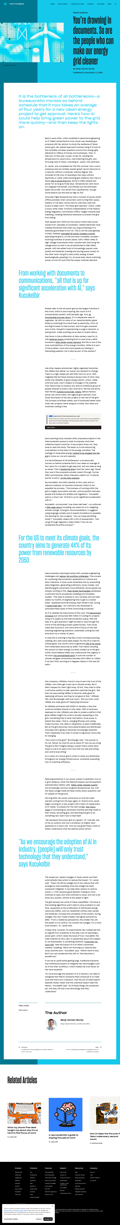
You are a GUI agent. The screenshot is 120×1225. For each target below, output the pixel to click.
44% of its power (93, 644)
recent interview (54, 606)
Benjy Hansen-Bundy (85, 69)
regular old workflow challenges (74, 576)
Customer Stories (77, 4)
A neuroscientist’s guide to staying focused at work (63, 1136)
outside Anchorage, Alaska (69, 392)
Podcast (90, 4)
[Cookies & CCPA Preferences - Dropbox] (28, 1213)
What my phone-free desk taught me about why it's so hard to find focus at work (22, 1130)
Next (82, 1049)
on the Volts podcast (69, 478)
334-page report (54, 507)
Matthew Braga (97, 1143)
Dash (109, 4)
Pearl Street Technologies (79, 591)
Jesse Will (54, 1142)
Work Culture (63, 4)
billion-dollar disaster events (84, 785)
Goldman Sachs (56, 339)
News (53, 4)
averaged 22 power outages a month (78, 234)
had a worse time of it (61, 181)
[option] (20, 1120)
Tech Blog (100, 4)
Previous (37, 1049)
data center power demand (68, 342)
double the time (67, 469)
